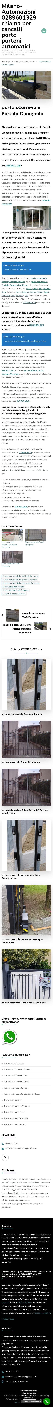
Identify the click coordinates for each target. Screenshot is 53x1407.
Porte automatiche (12, 1100)
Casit (13, 295)
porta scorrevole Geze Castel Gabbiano (24, 1002)
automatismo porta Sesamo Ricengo (22, 714)
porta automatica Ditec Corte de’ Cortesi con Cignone (25, 812)
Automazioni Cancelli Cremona (18, 1069)
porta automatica (42, 1313)
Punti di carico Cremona (15, 594)
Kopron (19, 295)
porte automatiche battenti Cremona (21, 576)
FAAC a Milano (24, 1302)
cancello (5, 1302)
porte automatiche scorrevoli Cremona (22, 583)
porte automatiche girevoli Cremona (21, 579)
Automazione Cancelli (14, 1063)
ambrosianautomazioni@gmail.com (20, 1148)
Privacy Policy (8, 1319)
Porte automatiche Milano (16, 1118)
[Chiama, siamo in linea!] (46, 1401)
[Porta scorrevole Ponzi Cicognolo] (35, 535)
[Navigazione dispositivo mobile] (43, 30)
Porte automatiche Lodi (14, 1112)
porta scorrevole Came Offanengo (21, 762)
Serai (4, 292)
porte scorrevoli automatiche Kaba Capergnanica (21, 877)
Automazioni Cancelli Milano (17, 1081)
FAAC (29, 288)
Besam (40, 292)
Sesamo (25, 292)
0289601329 (13, 165)
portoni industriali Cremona (17, 590)
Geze (18, 292)
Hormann (6, 295)
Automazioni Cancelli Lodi (15, 1075)
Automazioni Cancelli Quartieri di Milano (22, 1094)
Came (35, 288)
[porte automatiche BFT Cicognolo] (12, 557)
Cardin (46, 292)
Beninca (46, 288)
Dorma (33, 292)
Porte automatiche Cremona (17, 1106)
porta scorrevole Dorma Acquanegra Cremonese (22, 941)
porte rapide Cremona (14, 586)
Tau (26, 295)
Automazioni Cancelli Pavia (16, 1088)
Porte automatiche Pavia (15, 1124)
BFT (40, 288)
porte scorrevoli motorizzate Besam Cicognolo (9, 544)
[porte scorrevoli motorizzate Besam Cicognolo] (12, 535)
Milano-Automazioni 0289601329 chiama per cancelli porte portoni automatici (19, 26)
